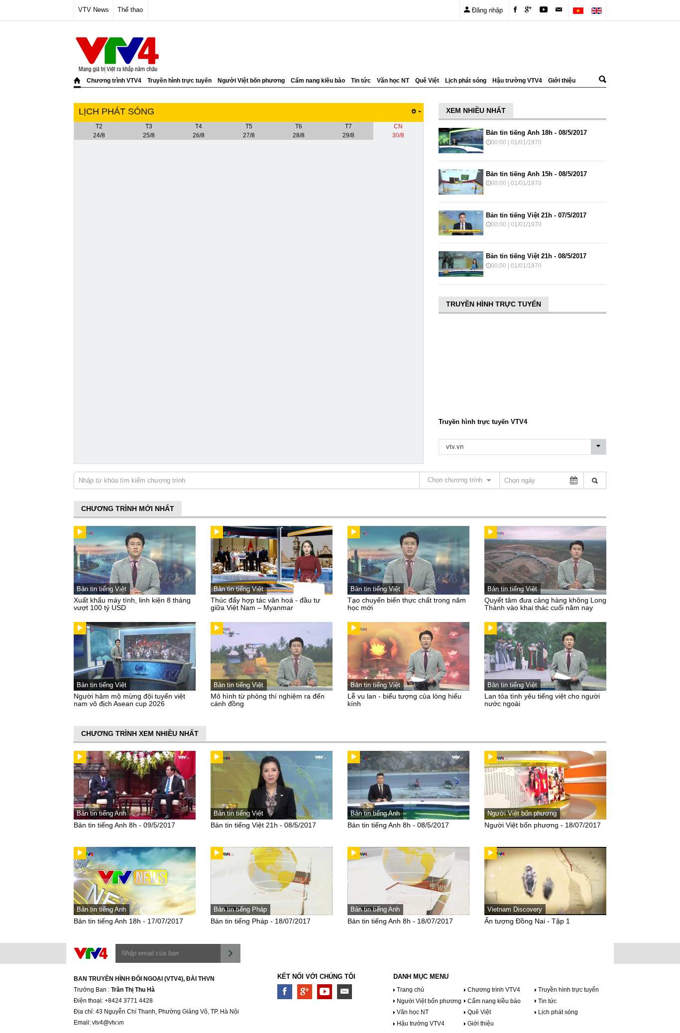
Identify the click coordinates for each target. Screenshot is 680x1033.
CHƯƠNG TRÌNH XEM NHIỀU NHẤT (140, 733)
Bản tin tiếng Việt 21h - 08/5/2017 (536, 256)
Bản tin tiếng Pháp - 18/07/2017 (261, 921)
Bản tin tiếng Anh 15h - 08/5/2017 (536, 174)
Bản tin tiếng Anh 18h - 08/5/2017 (536, 132)
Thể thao (130, 9)
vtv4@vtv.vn (108, 1022)
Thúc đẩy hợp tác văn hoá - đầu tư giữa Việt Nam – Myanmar (265, 604)
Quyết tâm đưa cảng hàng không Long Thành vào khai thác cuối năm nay (545, 604)
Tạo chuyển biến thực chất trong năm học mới (406, 604)
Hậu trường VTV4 (517, 80)
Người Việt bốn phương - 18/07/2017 (542, 825)
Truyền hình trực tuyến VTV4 (483, 421)
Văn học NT (393, 80)
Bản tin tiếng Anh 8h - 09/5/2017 (124, 825)
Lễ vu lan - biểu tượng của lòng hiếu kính (404, 700)
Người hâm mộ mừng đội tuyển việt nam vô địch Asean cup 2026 (129, 700)
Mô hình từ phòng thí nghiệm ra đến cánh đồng (268, 700)
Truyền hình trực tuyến (179, 80)
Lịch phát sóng (465, 80)
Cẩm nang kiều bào (318, 80)
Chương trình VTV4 (114, 80)
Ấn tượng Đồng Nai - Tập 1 (527, 921)
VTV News (93, 9)
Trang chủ (410, 989)
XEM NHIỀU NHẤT (476, 110)
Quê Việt (427, 80)
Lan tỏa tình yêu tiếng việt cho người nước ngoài (542, 700)
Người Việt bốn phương (251, 80)
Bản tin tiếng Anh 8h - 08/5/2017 (398, 825)
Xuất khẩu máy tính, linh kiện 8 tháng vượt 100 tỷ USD (132, 604)
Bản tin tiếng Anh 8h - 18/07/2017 (400, 921)
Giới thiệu (561, 80)
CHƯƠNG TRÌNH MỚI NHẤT (127, 509)
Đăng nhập (486, 10)
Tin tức (361, 80)
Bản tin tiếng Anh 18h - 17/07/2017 (128, 921)
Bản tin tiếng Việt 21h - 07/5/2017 (536, 215)
